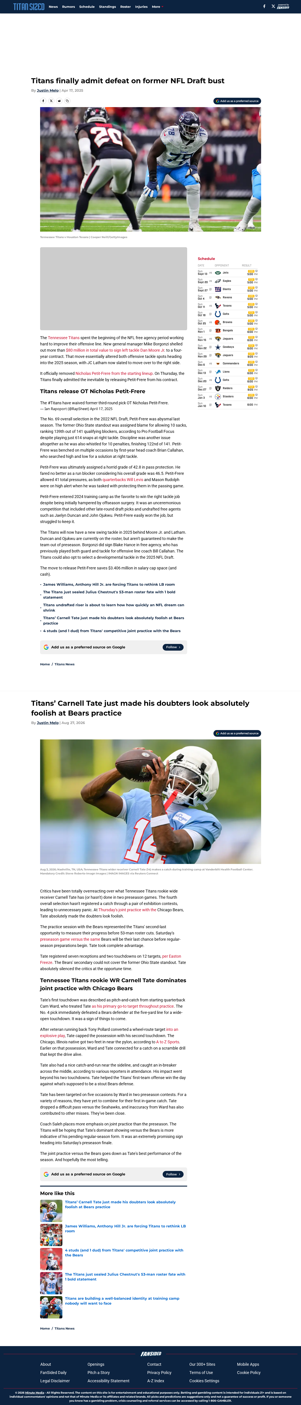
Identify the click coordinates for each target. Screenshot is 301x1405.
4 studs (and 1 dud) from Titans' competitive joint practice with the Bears (112, 631)
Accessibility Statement (108, 1380)
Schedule (87, 7)
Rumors (68, 7)
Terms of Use (201, 1372)
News (53, 7)
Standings (107, 7)
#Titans (54, 403)
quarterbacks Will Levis (122, 479)
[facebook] (264, 6)
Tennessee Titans (64, 337)
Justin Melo (48, 90)
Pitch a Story (99, 1372)
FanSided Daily (53, 1372)
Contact (154, 1364)
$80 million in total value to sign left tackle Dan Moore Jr (115, 350)
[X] (273, 6)
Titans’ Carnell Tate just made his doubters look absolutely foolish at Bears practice (113, 620)
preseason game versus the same (70, 939)
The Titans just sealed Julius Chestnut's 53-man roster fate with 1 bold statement (109, 595)
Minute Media (34, 1392)
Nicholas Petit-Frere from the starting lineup (114, 373)
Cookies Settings (204, 1380)
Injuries (141, 7)
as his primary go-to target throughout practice (133, 1006)
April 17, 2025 (101, 408)
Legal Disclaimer (55, 1380)
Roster (125, 7)
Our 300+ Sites (202, 1364)
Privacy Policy (159, 1372)
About (45, 1364)
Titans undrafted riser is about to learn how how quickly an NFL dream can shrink (113, 607)
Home (45, 664)
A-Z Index (155, 1380)
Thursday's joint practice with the (127, 909)
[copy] (67, 101)
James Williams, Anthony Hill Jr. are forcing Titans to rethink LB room (109, 584)
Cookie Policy (249, 1372)
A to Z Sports (167, 1042)
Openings (96, 1364)
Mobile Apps (248, 1364)
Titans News (64, 664)
